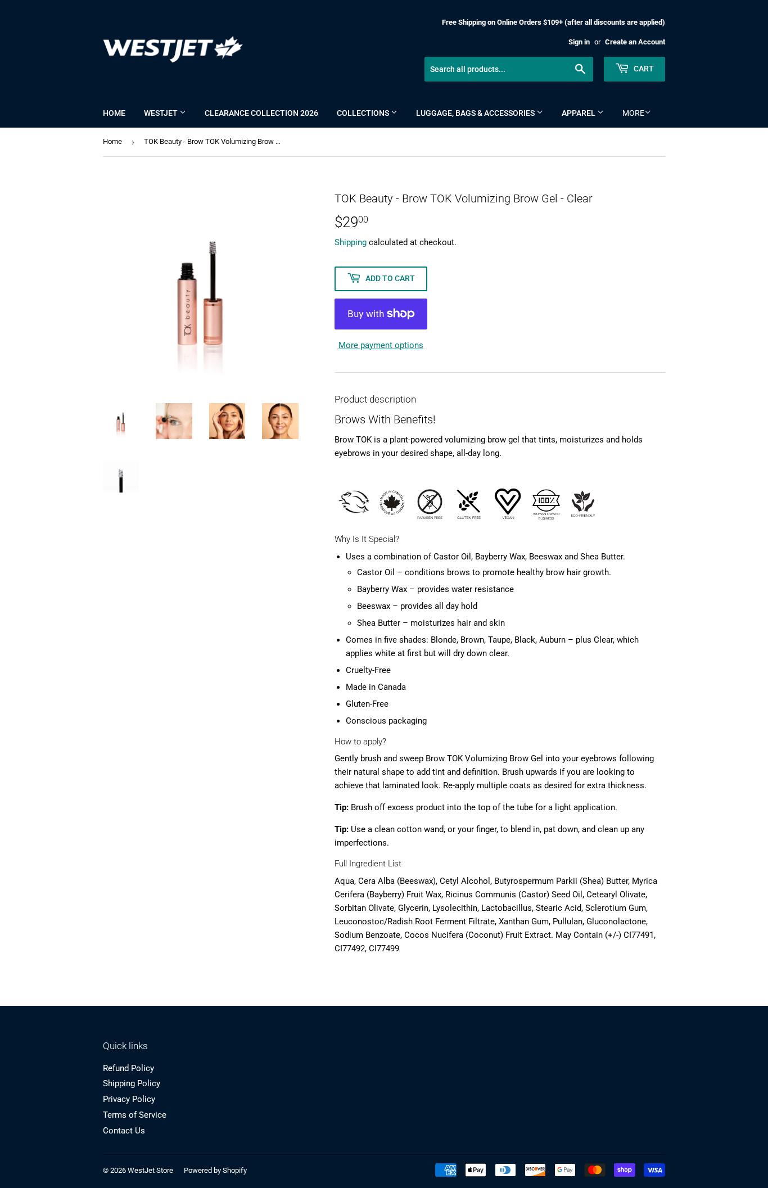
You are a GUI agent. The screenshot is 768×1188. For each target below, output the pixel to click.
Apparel (579, 113)
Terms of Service (134, 1115)
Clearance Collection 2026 (261, 113)
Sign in (579, 42)
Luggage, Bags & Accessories (476, 113)
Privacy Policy (129, 1099)
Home (114, 113)
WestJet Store (150, 1170)
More (633, 113)
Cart (643, 68)
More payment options (380, 345)
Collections (364, 113)
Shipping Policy (131, 1083)
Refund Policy (128, 1068)
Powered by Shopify (215, 1170)
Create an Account (635, 42)
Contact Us (124, 1131)
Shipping (351, 242)
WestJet (161, 113)
